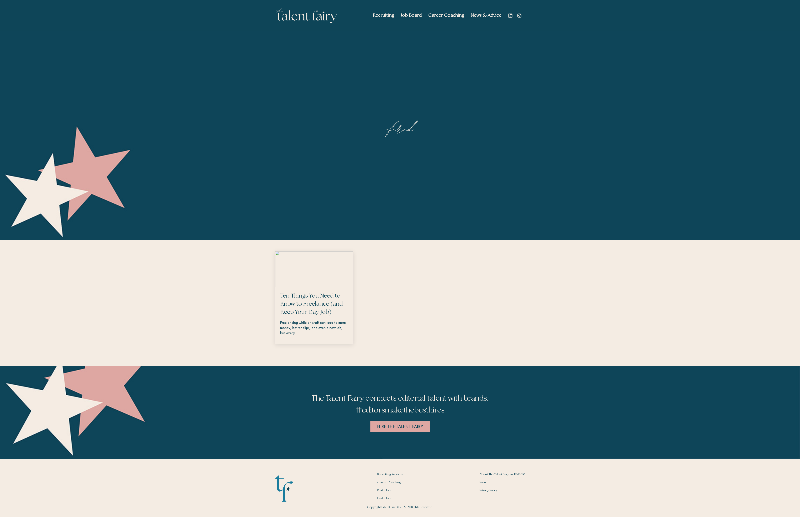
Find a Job (384, 498)
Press (483, 482)
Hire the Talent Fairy (400, 427)
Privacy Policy (488, 490)
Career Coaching (389, 482)
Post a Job (384, 490)
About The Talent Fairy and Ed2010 (502, 474)
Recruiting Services (390, 474)
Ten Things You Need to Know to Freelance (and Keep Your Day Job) (311, 304)
